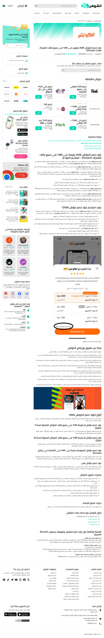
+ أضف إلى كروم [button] (22, 175)
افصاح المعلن (52, 580)
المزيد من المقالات (9, 186)
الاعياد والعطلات (74, 575)
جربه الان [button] (21, 156)
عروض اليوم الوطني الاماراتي (71, 583)
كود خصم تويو (97, 575)
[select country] (4, 6)
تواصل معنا (68, 13)
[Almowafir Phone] (100, 624)
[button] (25, 87)
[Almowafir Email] (100, 619)
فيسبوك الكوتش (92, 519)
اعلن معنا (46, 13)
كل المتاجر (5, 81)
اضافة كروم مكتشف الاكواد (71, 599)
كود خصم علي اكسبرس (94, 588)
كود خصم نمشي (96, 593)
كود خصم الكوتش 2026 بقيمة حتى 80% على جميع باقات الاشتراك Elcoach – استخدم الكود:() (75, 140)
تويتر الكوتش (93, 524)
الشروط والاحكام (56, 13)
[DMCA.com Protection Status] (16, 620)
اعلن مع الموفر (52, 575)
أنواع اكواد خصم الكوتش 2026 (93, 148)
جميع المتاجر (96, 13)
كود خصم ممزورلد (96, 583)
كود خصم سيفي (96, 580)
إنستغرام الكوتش (92, 521)
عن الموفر (37, 13)
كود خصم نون (97, 572)
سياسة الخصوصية (51, 586)
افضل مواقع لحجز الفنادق (71, 596)
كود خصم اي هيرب (96, 591)
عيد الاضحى (75, 591)
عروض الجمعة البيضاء (73, 580)
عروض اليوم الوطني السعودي (70, 586)
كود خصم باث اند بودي (95, 578)
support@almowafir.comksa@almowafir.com (90, 619)
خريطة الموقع (52, 588)
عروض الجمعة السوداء (72, 578)
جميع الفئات (85, 13)
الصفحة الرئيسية (97, 21)
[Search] (36, 6)
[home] (91, 5)
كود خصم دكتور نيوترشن (94, 596)
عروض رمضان (75, 588)
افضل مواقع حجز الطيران (72, 593)
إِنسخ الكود (73, 96)
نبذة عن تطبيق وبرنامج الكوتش (92, 145)
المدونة (77, 13)
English (10, 6)
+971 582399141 (92, 623)
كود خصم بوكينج (96, 586)
